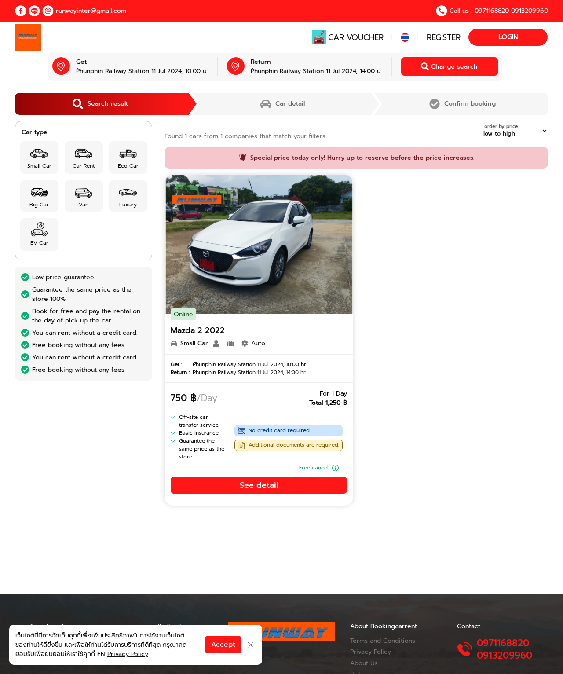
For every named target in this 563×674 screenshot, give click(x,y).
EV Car (39, 243)
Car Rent (84, 166)
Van (83, 205)
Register (443, 37)
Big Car (39, 205)
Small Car (39, 166)
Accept (223, 644)
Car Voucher (356, 37)
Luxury (128, 205)
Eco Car (128, 166)
